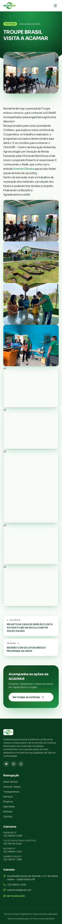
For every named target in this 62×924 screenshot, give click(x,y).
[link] (24, 169)
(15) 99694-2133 (12, 851)
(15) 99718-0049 (12, 843)
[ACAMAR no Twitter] (21, 764)
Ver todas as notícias (26, 697)
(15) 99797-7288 (12, 859)
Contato (8, 816)
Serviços (8, 796)
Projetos (8, 801)
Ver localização (16, 895)
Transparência (11, 791)
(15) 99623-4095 (12, 835)
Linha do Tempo (12, 786)
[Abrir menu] (55, 5)
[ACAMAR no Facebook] (6, 764)
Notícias (10, 24)
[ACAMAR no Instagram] (14, 764)
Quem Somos (10, 781)
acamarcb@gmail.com (19, 889)
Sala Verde (9, 806)
